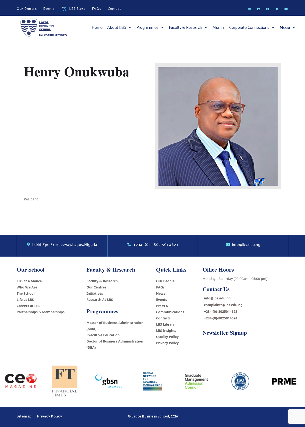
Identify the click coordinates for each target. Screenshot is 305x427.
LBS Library (165, 324)
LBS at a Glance (29, 281)
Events (161, 299)
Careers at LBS (28, 305)
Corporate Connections (249, 27)
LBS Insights (166, 330)
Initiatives (94, 293)
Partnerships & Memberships (41, 312)
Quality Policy (167, 336)
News (160, 293)
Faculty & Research (185, 27)
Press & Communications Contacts (170, 311)
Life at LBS (25, 299)
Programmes (147, 27)
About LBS (116, 27)
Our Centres (96, 287)
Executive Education (103, 335)
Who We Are (27, 287)
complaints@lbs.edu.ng (223, 305)
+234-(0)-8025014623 (220, 311)
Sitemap (24, 417)
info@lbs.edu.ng (217, 298)
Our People (165, 281)
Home (97, 27)
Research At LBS (99, 299)
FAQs (160, 287)
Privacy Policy (167, 343)
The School (26, 293)
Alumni (218, 27)
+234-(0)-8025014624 (220, 318)
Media (285, 27)
